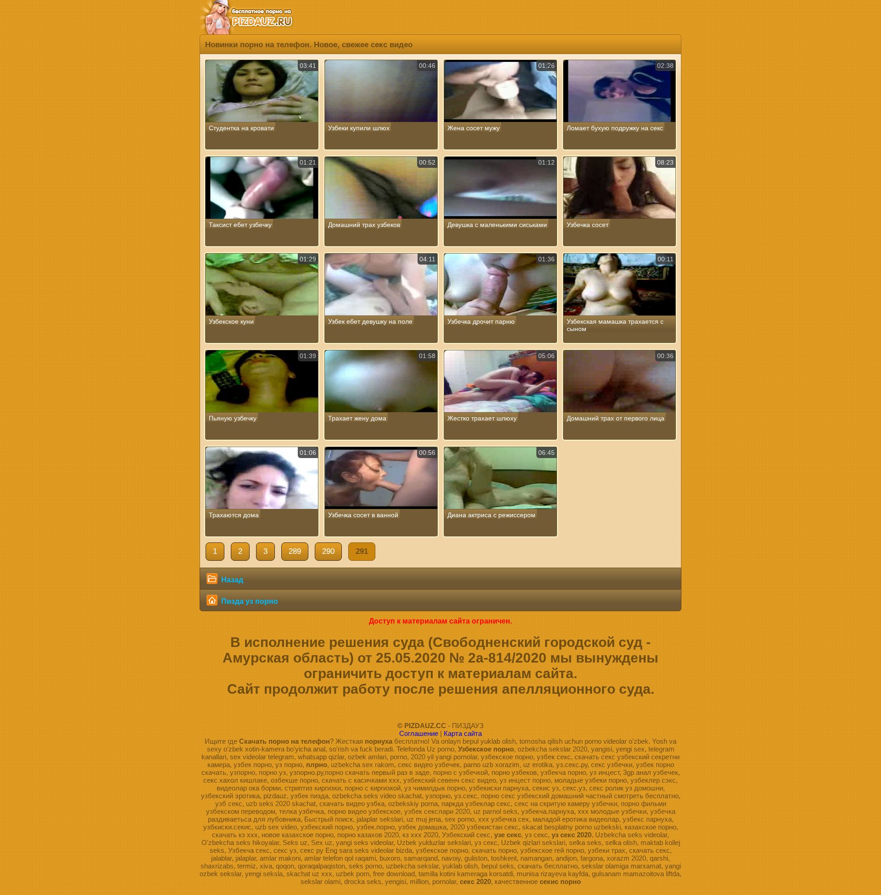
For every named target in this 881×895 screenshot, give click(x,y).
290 (328, 551)
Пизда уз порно (248, 601)
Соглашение (418, 733)
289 (295, 551)
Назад (231, 580)
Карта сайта (463, 733)
